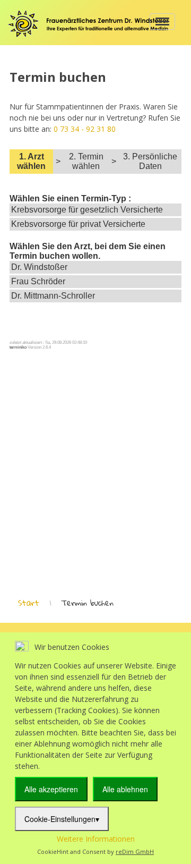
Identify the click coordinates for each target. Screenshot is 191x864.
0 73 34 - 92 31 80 (85, 129)
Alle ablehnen (125, 789)
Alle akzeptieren (51, 789)
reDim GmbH (135, 851)
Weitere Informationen (96, 839)
